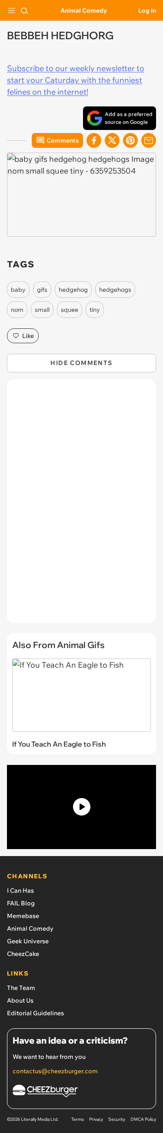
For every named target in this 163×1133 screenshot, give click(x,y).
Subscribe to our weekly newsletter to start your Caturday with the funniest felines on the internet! (75, 80)
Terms (77, 1119)
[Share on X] (112, 140)
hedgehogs (115, 289)
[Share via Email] (148, 140)
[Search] (24, 10)
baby (18, 289)
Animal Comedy (83, 10)
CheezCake (23, 954)
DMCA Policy (143, 1119)
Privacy (96, 1119)
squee (69, 310)
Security (116, 1119)
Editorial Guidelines (35, 1013)
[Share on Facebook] (93, 140)
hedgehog (73, 289)
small (42, 310)
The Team (21, 988)
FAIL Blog (21, 903)
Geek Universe (28, 941)
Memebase (23, 916)
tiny (95, 310)
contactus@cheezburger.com (55, 1071)
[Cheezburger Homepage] (81, 1092)
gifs (42, 289)
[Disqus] (81, 505)
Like (28, 336)
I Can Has (20, 890)
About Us (20, 1000)
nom (17, 310)
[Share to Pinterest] (130, 140)
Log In (147, 10)
